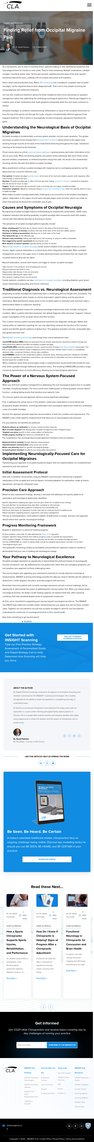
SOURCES (28, 621)
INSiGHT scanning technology (19, 337)
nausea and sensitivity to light (53, 189)
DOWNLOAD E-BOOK (47, 859)
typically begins (33, 176)
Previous (43, 1007)
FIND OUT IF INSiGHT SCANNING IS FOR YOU (72, 637)
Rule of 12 (46, 534)
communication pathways (39, 152)
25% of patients (46, 82)
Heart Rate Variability (67, 347)
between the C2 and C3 (47, 140)
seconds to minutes (62, 181)
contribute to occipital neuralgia (47, 280)
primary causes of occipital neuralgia (21, 246)
